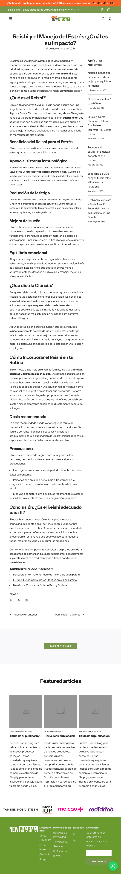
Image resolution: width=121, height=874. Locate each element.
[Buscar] (103, 18)
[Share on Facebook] (11, 601)
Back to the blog (60, 646)
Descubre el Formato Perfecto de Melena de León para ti (46, 574)
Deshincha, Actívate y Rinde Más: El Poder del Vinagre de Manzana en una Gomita (99, 208)
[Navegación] (10, 18)
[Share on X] (18, 601)
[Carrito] (110, 18)
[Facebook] (101, 9)
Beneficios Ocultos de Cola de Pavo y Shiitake (40, 585)
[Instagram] (108, 9)
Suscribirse (99, 861)
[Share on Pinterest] (26, 601)
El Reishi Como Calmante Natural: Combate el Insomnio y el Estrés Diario (99, 125)
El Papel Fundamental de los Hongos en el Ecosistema (45, 579)
